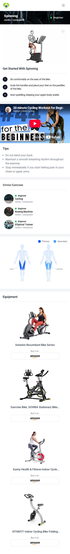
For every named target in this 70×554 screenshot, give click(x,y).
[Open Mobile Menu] (63, 5)
